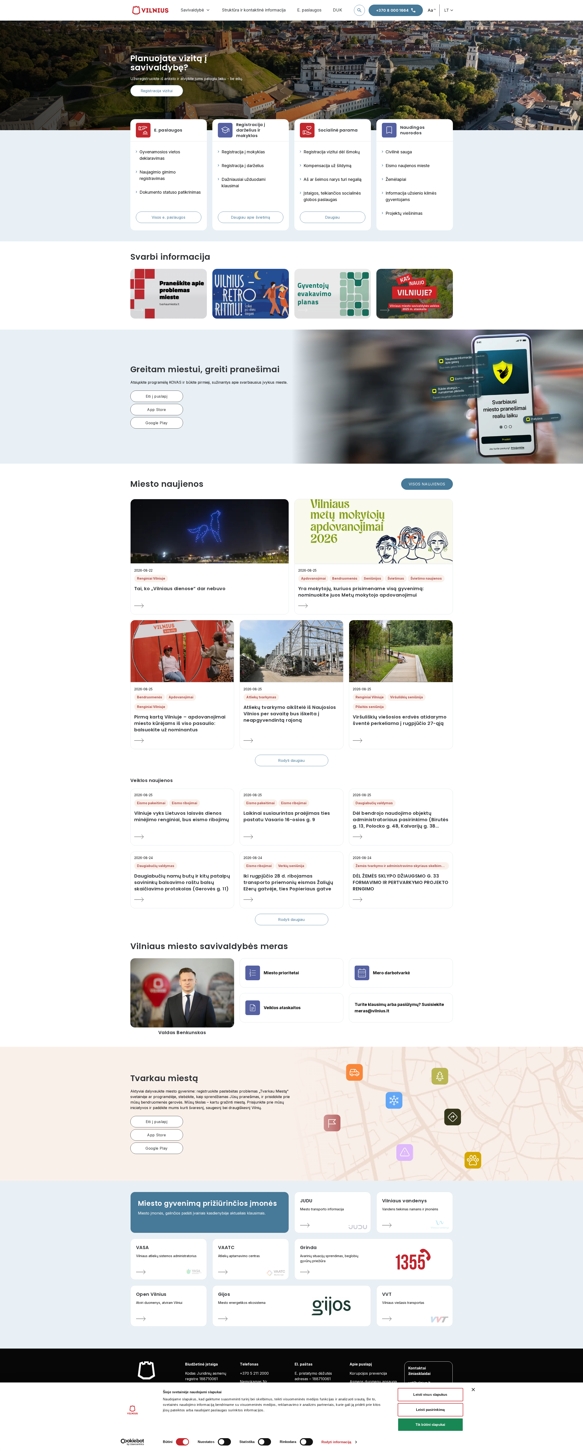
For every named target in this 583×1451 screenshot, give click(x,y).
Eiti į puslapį (157, 396)
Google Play (156, 423)
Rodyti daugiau (291, 760)
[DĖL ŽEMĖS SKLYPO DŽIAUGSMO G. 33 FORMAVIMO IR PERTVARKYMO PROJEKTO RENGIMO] (401, 899)
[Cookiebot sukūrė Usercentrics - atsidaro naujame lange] (132, 1442)
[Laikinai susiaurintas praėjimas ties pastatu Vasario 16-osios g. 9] (291, 837)
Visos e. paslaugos (168, 217)
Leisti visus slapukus (430, 1394)
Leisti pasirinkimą (430, 1410)
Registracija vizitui (157, 90)
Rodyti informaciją (336, 1442)
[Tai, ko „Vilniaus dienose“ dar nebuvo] (209, 606)
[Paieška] (359, 10)
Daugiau (332, 217)
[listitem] (209, 588)
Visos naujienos (427, 484)
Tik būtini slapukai (430, 1424)
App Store (156, 409)
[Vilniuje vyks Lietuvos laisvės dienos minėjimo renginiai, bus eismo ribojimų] (182, 837)
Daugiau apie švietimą (250, 217)
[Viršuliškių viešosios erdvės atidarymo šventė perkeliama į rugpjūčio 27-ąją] (401, 740)
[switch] (224, 1441)
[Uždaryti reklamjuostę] (473, 1389)
